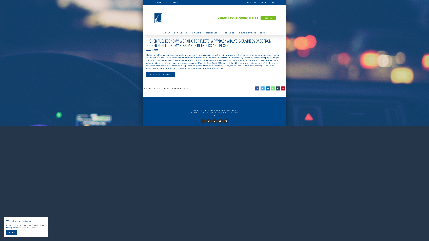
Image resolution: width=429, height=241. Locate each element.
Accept (11, 233)
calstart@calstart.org (171, 2)
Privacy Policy (12, 228)
